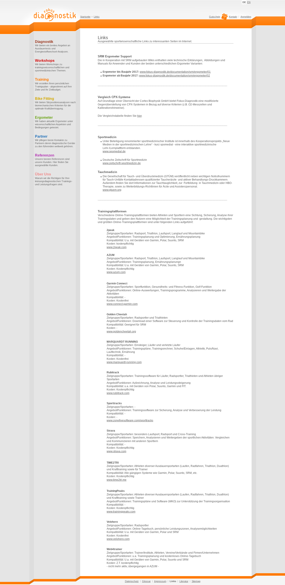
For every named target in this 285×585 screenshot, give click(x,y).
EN (248, 2)
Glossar (146, 581)
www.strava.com (116, 451)
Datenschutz (132, 581)
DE (244, 2)
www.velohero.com (118, 539)
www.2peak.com (116, 247)
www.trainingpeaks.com (121, 511)
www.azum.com (116, 272)
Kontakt (233, 16)
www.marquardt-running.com (124, 362)
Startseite (85, 16)
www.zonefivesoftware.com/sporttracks (130, 420)
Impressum (160, 581)
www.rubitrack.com (118, 393)
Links (97, 16)
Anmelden (245, 16)
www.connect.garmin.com (122, 304)
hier (139, 115)
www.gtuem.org (112, 189)
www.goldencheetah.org (121, 331)
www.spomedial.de (114, 151)
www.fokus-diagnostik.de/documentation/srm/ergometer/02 (174, 75)
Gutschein (214, 17)
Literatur (183, 581)
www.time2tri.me (116, 479)
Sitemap (196, 581)
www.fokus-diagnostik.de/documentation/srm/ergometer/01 (175, 71)
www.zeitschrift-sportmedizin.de (122, 163)
